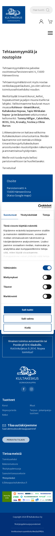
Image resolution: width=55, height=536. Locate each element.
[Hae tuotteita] (48, 10)
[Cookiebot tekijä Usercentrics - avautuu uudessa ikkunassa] (38, 206)
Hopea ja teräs (9, 410)
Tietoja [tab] (46, 214)
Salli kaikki (27, 309)
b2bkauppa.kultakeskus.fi (14, 482)
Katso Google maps (19, 195)
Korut (5, 405)
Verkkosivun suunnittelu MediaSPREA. (27, 531)
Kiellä (28, 327)
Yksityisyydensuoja (11, 468)
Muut (32, 405)
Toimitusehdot (9, 459)
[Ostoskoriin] (50, 21)
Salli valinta (27, 318)
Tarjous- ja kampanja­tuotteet (41, 412)
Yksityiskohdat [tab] (28, 214)
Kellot (5, 415)
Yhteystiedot (8, 478)
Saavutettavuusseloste (13, 473)
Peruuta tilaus (16, 439)
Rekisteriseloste (10, 464)
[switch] (47, 277)
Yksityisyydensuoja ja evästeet (27, 524)
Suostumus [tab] (10, 214)
